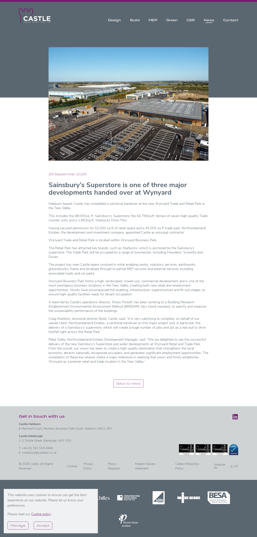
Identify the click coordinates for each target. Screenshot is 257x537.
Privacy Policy (88, 466)
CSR (191, 20)
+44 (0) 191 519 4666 (37, 448)
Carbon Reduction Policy (187, 466)
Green (172, 20)
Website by (219, 466)
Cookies (72, 466)
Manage (17, 525)
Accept (42, 525)
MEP (153, 20)
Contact (230, 20)
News (209, 20)
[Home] (35, 16)
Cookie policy (41, 514)
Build (135, 20)
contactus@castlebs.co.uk (39, 452)
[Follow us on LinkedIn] (235, 417)
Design (114, 20)
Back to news (128, 383)
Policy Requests (114, 466)
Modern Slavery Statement (145, 466)
